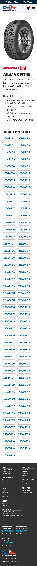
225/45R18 (9, 300)
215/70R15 (9, 286)
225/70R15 (24, 342)
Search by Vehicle (7, 469)
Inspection (25, 469)
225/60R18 (24, 328)
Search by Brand (6, 474)
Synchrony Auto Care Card (9, 518)
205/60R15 (24, 215)
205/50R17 (9, 208)
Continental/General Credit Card (11, 514)
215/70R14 (24, 278)
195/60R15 (24, 187)
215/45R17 (9, 243)
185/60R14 (24, 152)
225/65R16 (9, 335)
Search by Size (6, 472)
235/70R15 (9, 413)
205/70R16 (24, 236)
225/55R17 (9, 314)
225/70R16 (9, 349)
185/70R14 (9, 173)
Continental (5, 482)
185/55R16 (9, 152)
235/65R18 (24, 406)
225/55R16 (24, 307)
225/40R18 (9, 293)
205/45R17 (9, 201)
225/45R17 (24, 293)
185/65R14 (9, 166)
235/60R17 (24, 391)
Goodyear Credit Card (8, 512)
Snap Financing (6, 520)
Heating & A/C (26, 478)
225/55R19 (9, 321)
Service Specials (27, 492)
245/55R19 (24, 448)
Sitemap (4, 505)
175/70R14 (9, 144)
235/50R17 (24, 363)
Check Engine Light (28, 480)
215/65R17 (9, 278)
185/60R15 (9, 159)
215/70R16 (24, 286)
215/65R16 (24, 272)
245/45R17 (9, 427)
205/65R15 (24, 222)
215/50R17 (24, 243)
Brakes (24, 476)
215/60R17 (24, 264)
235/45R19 (9, 363)
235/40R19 (24, 349)
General (4, 480)
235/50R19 (24, 370)
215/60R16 (9, 264)
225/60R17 (9, 328)
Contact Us (5, 503)
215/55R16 (9, 250)
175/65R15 (24, 137)
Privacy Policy (6, 562)
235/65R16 (24, 398)
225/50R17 (24, 300)
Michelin (4, 488)
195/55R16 (24, 180)
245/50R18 (9, 441)
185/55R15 (24, 144)
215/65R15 (9, 272)
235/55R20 (24, 384)
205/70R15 (9, 236)
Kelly (3, 486)
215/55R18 (9, 257)
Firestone (4, 494)
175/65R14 (9, 137)
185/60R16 (24, 159)
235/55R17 (9, 377)
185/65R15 (24, 166)
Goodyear (4, 484)
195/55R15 (9, 180)
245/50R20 (24, 441)
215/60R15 (24, 257)
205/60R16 (9, 222)
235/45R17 (9, 356)
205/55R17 (9, 215)
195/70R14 (24, 194)
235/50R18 (9, 370)
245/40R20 (24, 420)
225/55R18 (24, 314)
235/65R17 (9, 406)
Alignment (25, 474)
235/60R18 (9, 398)
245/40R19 (9, 420)
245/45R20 (24, 434)
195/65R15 (9, 194)
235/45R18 (24, 356)
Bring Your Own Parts (28, 482)
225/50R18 (9, 307)
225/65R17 (24, 335)
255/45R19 (9, 455)
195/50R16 (24, 173)
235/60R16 (9, 391)
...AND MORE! (26, 484)
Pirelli (3, 490)
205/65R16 (9, 229)
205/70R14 (24, 229)
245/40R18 (24, 413)
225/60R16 (24, 321)
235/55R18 (24, 377)
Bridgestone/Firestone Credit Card (12, 516)
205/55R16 (24, 208)
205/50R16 (24, 201)
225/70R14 (9, 342)
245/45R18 (24, 427)
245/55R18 (9, 448)
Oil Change (25, 472)
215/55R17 (24, 250)
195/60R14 (9, 187)
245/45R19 (9, 434)
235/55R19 (9, 384)
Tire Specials (26, 490)
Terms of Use (15, 562)
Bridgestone (5, 492)
